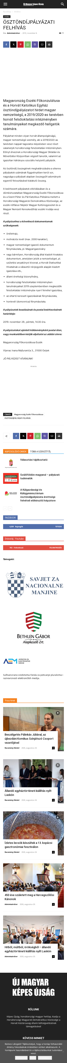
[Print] (49, 44)
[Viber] (35, 44)
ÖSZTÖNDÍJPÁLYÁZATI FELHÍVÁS (18, 418)
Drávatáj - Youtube (14, 539)
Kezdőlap (7, 11)
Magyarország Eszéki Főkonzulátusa (28, 414)
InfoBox (17, 11)
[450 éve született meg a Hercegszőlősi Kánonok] (33, 885)
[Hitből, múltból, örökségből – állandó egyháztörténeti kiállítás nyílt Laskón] (33, 938)
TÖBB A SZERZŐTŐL (40, 451)
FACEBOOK (10, 517)
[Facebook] (6, 44)
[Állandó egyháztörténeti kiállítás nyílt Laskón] (33, 781)
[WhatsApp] (28, 44)
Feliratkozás (55, 547)
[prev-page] (5, 508)
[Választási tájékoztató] (11, 463)
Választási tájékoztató (34, 459)
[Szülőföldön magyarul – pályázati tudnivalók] (11, 478)
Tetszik (58, 526)
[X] (13, 44)
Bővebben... (45, 1058)
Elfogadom (21, 1058)
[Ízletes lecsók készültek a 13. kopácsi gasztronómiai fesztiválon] (33, 833)
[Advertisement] (33, 71)
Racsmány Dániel (12, 748)
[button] (5, 4)
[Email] (42, 44)
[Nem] (63, 1051)
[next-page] (10, 508)
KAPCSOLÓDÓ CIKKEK (15, 451)
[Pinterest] (20, 44)
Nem (33, 1058)
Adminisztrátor (13, 33)
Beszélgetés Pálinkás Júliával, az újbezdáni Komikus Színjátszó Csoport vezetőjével (29, 738)
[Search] (62, 4)
